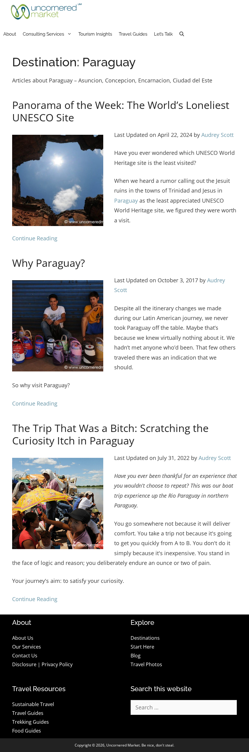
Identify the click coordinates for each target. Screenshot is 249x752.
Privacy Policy (57, 664)
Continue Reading (34, 238)
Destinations (145, 638)
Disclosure (24, 664)
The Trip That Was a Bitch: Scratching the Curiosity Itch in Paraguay (110, 434)
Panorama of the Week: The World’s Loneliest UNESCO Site (120, 111)
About (9, 34)
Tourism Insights (95, 34)
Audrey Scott (217, 134)
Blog (136, 655)
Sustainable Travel (33, 704)
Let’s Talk (163, 34)
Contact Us (24, 655)
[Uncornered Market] (46, 11)
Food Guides (26, 730)
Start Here (142, 646)
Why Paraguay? (48, 263)
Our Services (26, 646)
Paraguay (126, 200)
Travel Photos (146, 664)
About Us (22, 638)
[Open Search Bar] (181, 34)
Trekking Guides (30, 722)
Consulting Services (43, 34)
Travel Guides (133, 34)
